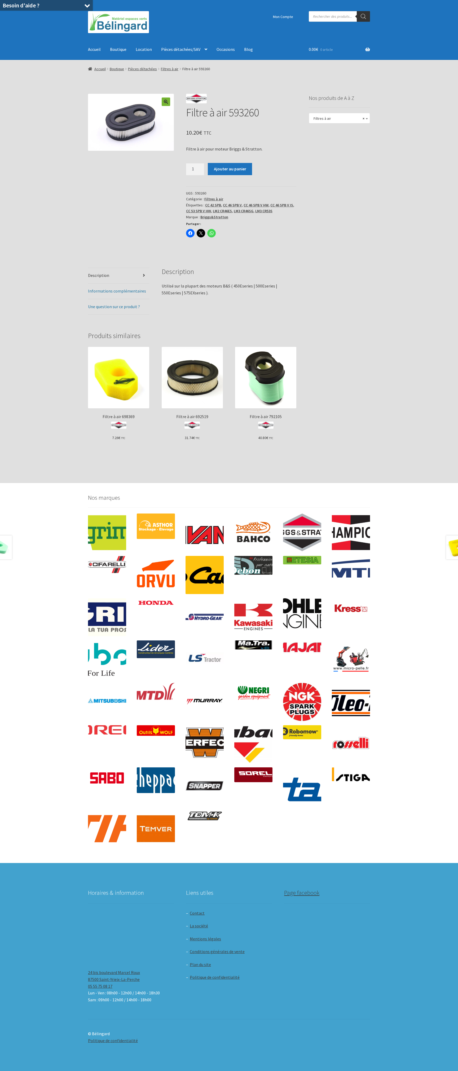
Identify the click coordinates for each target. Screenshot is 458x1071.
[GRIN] (107, 617)
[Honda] (156, 602)
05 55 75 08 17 (100, 986)
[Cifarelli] (107, 564)
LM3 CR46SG (243, 211)
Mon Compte (283, 16)
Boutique (118, 49)
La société (199, 925)
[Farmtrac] (351, 575)
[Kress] (351, 608)
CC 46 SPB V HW (256, 205)
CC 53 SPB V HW (198, 211)
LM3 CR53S (263, 211)
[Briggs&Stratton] (302, 533)
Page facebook (301, 892)
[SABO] (107, 778)
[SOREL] (253, 774)
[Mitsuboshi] (107, 701)
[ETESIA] (302, 560)
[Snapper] (205, 786)
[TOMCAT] (205, 816)
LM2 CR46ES (222, 211)
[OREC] (107, 729)
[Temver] (156, 829)
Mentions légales (205, 938)
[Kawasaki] (253, 617)
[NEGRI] (253, 691)
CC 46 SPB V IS (281, 205)
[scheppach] (156, 780)
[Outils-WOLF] (156, 730)
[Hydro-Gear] (205, 617)
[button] (166, 102)
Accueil (94, 49)
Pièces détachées (142, 69)
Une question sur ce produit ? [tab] (114, 306)
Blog (248, 49)
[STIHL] (107, 829)
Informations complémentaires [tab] (117, 291)
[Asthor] (156, 526)
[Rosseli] (351, 744)
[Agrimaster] (107, 533)
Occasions (226, 49)
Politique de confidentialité (215, 977)
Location (144, 49)
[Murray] (205, 702)
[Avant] (205, 533)
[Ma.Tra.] (253, 644)
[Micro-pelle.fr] (351, 659)
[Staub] (302, 784)
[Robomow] (302, 732)
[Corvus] (156, 575)
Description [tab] (98, 275)
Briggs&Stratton (214, 217)
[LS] (205, 659)
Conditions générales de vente (217, 951)
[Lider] (156, 649)
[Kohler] (302, 613)
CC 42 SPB (213, 205)
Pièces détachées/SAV (180, 49)
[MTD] (156, 691)
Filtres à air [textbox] (337, 118)
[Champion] (351, 533)
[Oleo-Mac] (351, 700)
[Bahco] (253, 533)
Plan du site (200, 964)
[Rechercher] (363, 16)
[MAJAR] (302, 647)
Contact (197, 913)
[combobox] (339, 118)
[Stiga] (351, 774)
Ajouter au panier (230, 168)
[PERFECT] (205, 742)
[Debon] (253, 565)
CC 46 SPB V (232, 205)
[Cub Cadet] (205, 575)
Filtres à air (169, 69)
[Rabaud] (253, 744)
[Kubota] (107, 659)
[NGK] (302, 702)
